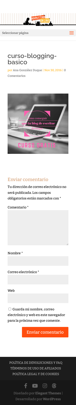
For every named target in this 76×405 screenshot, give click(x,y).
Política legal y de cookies (35, 374)
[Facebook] (25, 386)
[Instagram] (45, 386)
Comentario (18, 207)
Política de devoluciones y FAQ (35, 363)
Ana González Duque (27, 70)
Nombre (15, 253)
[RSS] (54, 386)
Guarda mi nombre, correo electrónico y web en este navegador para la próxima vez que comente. (36, 315)
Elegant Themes (48, 393)
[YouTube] (35, 386)
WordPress (52, 399)
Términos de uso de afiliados (35, 368)
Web (11, 291)
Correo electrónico (23, 272)
